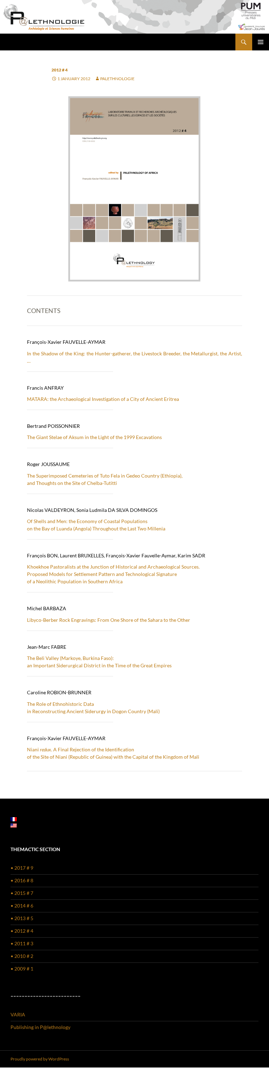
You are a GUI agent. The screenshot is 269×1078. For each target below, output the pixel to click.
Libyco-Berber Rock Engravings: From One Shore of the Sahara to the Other (108, 620)
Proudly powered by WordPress (40, 1059)
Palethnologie (117, 78)
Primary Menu (260, 42)
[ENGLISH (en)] (14, 825)
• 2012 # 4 (22, 931)
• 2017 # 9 (22, 868)
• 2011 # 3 (22, 943)
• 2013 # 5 (22, 918)
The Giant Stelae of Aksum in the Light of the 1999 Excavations (94, 437)
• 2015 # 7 (22, 893)
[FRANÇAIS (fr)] (14, 819)
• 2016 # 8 (22, 880)
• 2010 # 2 (22, 956)
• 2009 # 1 (22, 969)
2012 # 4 (59, 69)
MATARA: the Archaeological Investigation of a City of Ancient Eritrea (103, 399)
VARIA (18, 1014)
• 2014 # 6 (22, 906)
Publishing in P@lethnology (40, 1027)
